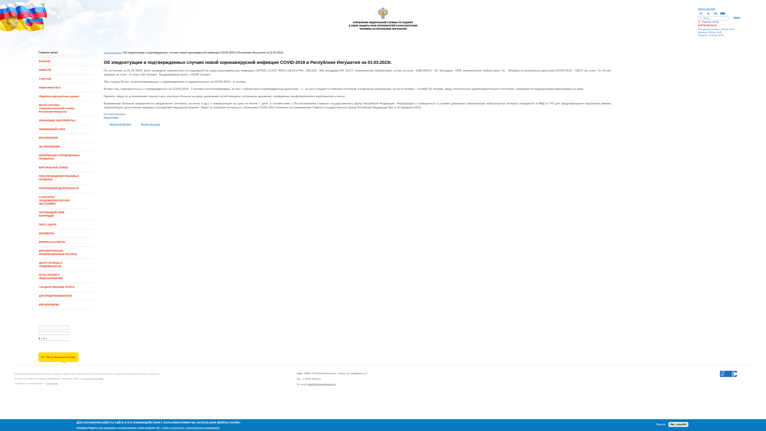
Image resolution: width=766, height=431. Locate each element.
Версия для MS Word (120, 124)
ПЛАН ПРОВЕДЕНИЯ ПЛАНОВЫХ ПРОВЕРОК (59, 178)
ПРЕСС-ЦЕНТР (47, 224)
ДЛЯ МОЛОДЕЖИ (49, 304)
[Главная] (383, 15)
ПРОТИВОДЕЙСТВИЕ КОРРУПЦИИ (51, 214)
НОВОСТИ (45, 70)
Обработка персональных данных (59, 96)
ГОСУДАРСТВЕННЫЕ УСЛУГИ (56, 287)
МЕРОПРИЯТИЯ (48, 137)
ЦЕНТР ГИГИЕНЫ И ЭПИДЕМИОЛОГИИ (50, 265)
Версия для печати (150, 124)
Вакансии (44, 61)
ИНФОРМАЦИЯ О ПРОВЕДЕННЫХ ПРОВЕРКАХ (59, 157)
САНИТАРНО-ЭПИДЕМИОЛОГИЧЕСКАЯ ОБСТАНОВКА (54, 200)
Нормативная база (50, 87)
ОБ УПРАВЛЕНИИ (49, 146)
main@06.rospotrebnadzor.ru (322, 384)
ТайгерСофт (52, 383)
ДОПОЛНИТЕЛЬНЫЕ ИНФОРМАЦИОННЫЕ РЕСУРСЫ (58, 252)
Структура (45, 78)
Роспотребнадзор (112, 53)
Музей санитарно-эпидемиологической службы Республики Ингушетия (56, 108)
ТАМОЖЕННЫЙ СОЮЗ (52, 129)
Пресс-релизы (111, 117)
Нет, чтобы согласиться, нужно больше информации (187, 427)
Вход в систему (706, 9)
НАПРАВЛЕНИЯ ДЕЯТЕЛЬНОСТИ (59, 188)
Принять (661, 424)
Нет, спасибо (678, 424)
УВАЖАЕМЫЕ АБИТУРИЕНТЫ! (57, 120)
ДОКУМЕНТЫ (46, 233)
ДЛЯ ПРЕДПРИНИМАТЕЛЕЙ (55, 296)
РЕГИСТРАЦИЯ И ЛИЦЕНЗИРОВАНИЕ (51, 277)
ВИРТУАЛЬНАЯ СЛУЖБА (53, 167)
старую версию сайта (92, 379)
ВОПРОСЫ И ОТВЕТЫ (52, 242)
